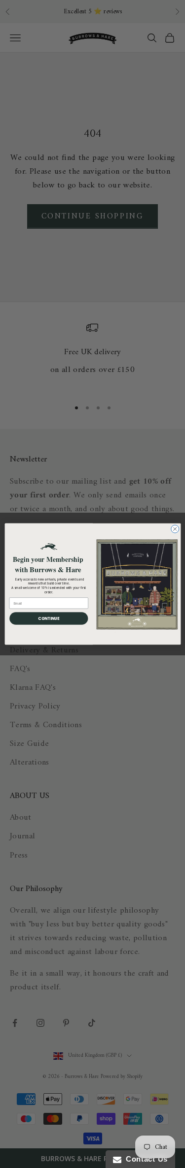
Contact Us (144, 1159)
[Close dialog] (175, 529)
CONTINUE (48, 618)
